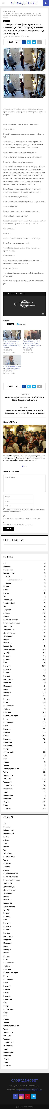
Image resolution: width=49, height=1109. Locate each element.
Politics (6, 586)
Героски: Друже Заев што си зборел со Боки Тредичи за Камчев (24, 399)
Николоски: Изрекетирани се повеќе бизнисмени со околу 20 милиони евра (24, 412)
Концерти (7, 669)
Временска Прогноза (11, 623)
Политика (7, 712)
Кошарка (6, 673)
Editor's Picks (8, 570)
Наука (5, 702)
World (5, 606)
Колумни (6, 666)
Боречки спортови (15, 580)
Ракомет (6, 729)
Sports (8, 583)
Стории (6, 762)
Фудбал (6, 802)
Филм (5, 792)
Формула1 (7, 799)
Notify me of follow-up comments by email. (22, 518)
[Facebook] (15, 1096)
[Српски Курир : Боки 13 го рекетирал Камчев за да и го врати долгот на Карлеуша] (32, 335)
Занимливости (9, 649)
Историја (6, 659)
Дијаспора (7, 626)
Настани (6, 699)
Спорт (5, 755)
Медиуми (7, 682)
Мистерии (7, 692)
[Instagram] (21, 1096)
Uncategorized (9, 603)
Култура (6, 676)
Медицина (7, 686)
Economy (6, 567)
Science (6, 590)
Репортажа (7, 742)
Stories (6, 593)
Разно (5, 726)
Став (5, 759)
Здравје (6, 653)
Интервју (6, 656)
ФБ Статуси (7, 789)
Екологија (7, 643)
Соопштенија (8, 752)
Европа (6, 639)
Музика (6, 696)
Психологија (8, 722)
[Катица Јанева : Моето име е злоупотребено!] (12, 360)
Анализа (6, 613)
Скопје (6, 749)
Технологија (8, 775)
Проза (5, 719)
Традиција (7, 782)
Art (4, 563)
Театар (6, 765)
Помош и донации (10, 716)
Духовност (7, 636)
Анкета (6, 616)
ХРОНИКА (7, 808)
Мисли (6, 689)
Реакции (6, 732)
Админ (7, 37)
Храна (5, 805)
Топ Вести (7, 779)
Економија (7, 646)
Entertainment (8, 573)
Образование (8, 706)
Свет (5, 745)
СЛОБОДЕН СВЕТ (24, 3)
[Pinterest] (27, 1096)
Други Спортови (9, 633)
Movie (8, 576)
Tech (5, 596)
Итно (5, 663)
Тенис (5, 772)
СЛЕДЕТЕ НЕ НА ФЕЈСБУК (13, 539)
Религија (6, 739)
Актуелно (6, 21)
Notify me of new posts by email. (17, 525)
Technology (7, 600)
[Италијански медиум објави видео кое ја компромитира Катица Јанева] (12, 335)
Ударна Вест (8, 785)
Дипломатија (8, 629)
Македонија (8, 679)
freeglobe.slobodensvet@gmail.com (29, 1090)
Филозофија (8, 795)
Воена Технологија (10, 620)
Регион (6, 735)
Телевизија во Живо (11, 769)
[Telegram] (33, 1096)
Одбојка (6, 709)
